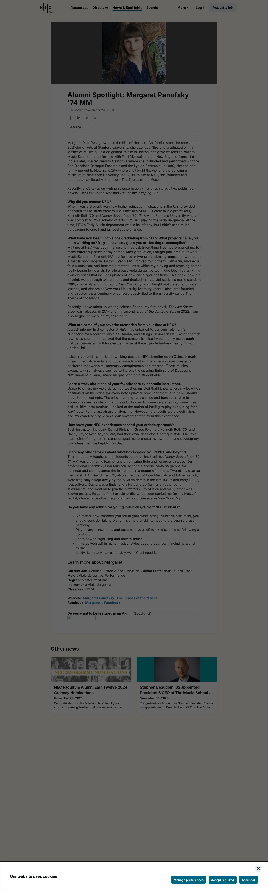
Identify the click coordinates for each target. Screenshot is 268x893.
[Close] (258, 869)
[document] (134, 877)
